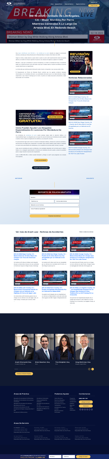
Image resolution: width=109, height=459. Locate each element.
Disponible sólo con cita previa (22, 432)
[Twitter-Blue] (82, 409)
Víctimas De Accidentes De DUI (21, 407)
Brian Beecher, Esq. (42, 362)
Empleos (72, 403)
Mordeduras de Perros (19, 405)
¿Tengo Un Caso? (85, 402)
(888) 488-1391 (83, 398)
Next (92, 369)
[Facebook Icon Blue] (80, 409)
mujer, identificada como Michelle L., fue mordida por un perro (33, 53)
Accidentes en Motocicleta (20, 412)
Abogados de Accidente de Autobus (23, 403)
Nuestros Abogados (60, 400)
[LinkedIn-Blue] (92, 409)
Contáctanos (73, 401)
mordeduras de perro (31, 135)
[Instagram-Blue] (85, 409)
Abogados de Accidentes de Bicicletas (23, 398)
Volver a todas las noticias (86, 231)
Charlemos (86, 406)
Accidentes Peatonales (42, 398)
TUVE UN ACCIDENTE (40, 160)
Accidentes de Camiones (43, 406)
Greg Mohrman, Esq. (83, 362)
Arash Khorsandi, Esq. (23, 362)
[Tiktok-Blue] (87, 409)
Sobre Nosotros (59, 398)
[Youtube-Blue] (89, 409)
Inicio (52, 4)
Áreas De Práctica (69, 4)
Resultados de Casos (60, 403)
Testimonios (58, 405)
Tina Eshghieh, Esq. (62, 362)
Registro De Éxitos (80, 4)
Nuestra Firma (58, 4)
